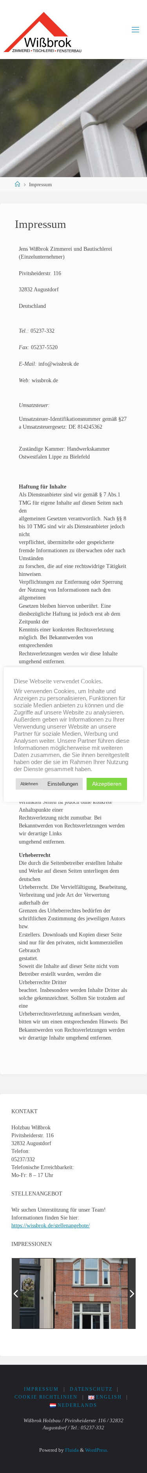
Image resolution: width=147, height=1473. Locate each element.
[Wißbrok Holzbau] (42, 29)
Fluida (71, 1450)
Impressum (41, 1389)
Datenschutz (91, 1389)
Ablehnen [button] (29, 783)
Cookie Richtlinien (46, 1397)
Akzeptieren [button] (107, 784)
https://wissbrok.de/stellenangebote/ (50, 1225)
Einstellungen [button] (62, 784)
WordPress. (96, 1450)
